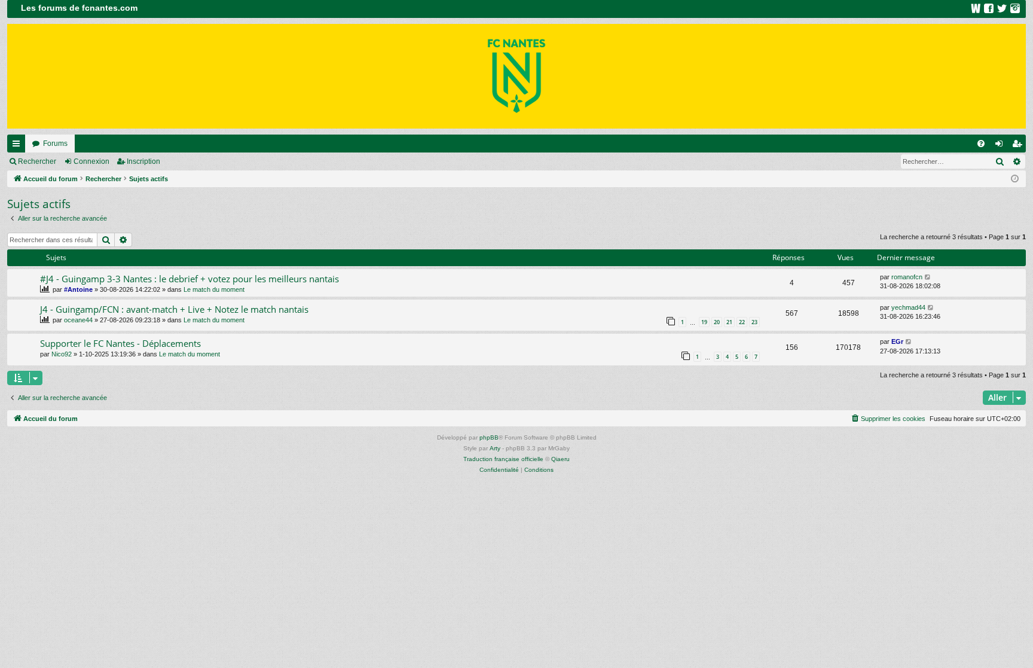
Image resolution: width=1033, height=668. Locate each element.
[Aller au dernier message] (928, 277)
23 (754, 322)
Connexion (91, 161)
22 (742, 322)
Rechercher (37, 161)
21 (729, 322)
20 (717, 322)
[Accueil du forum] (516, 76)
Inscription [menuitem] (1019, 145)
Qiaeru (560, 459)
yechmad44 (908, 307)
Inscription (143, 161)
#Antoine (78, 289)
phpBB (489, 437)
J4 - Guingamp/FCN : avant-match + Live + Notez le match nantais (174, 309)
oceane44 (78, 320)
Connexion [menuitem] (1001, 145)
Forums (55, 143)
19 (704, 322)
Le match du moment (214, 289)
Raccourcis (18, 145)
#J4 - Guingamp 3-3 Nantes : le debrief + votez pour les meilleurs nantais (189, 279)
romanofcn (906, 276)
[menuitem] (981, 143)
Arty (495, 448)
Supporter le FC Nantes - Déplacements (120, 343)
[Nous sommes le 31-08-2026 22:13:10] (1015, 179)
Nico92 (61, 354)
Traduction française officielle (503, 459)
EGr (897, 341)
